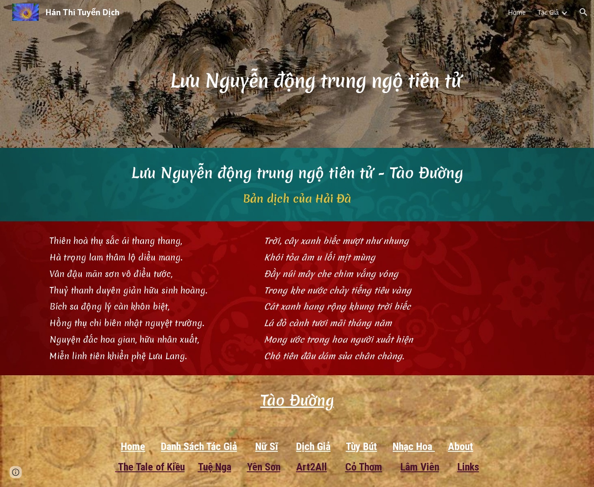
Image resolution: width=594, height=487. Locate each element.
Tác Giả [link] (548, 12)
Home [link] (517, 12)
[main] (318, 74)
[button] (583, 12)
